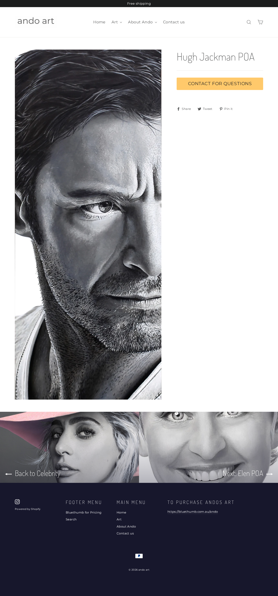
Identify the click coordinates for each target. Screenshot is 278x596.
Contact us (174, 22)
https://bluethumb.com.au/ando (192, 512)
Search (71, 519)
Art (115, 22)
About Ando (141, 22)
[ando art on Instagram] (17, 501)
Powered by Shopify (27, 508)
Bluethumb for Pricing (83, 512)
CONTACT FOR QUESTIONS (220, 83)
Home (99, 22)
